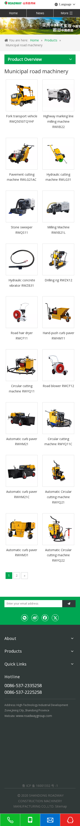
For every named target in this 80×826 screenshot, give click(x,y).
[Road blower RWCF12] (58, 365)
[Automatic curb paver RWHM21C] (21, 470)
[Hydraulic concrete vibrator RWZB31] (21, 259)
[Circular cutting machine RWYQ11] (21, 365)
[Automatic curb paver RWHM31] (21, 529)
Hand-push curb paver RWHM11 (58, 335)
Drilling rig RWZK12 (58, 280)
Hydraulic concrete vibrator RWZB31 (21, 283)
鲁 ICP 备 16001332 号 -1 (40, 785)
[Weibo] (34, 617)
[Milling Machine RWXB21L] (58, 206)
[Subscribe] (69, 603)
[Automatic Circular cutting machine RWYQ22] (58, 529)
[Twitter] (55, 617)
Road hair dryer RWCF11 (22, 335)
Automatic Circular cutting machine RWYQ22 (58, 555)
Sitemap (61, 806)
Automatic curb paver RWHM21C (21, 494)
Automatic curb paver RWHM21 (21, 441)
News (40, 13)
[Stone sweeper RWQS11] (21, 206)
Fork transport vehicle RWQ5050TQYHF (21, 119)
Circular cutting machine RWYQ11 (22, 388)
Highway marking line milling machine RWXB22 (58, 121)
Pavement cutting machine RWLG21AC (21, 177)
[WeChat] (24, 617)
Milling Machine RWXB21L (58, 230)
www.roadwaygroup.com (34, 716)
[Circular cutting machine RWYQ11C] (58, 418)
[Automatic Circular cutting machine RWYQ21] (58, 470)
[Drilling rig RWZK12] (58, 259)
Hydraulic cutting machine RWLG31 (58, 177)
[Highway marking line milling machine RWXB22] (58, 95)
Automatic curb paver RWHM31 (21, 552)
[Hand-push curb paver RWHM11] (58, 312)
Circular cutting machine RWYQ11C (58, 441)
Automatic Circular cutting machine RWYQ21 (58, 496)
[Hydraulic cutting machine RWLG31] (58, 153)
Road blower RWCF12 (58, 386)
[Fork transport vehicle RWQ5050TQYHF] (21, 95)
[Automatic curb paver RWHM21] (21, 418)
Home (13, 13)
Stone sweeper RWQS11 (21, 230)
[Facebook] (45, 617)
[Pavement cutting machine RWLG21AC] (21, 153)
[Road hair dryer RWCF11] (21, 312)
